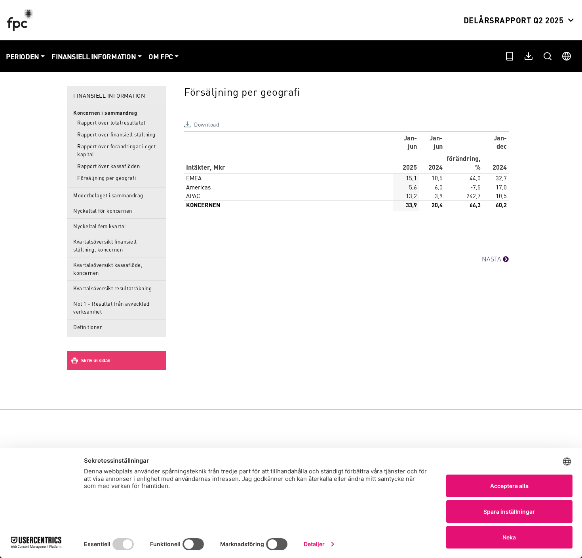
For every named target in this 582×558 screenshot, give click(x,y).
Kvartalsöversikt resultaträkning (112, 288)
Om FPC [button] (160, 56)
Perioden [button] (22, 56)
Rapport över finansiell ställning (116, 134)
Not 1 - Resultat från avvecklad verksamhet (111, 307)
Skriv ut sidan (95, 360)
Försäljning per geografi (106, 177)
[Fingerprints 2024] (22, 20)
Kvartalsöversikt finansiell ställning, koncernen (105, 245)
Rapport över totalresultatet (111, 122)
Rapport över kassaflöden (108, 166)
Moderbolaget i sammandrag (108, 195)
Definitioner (87, 326)
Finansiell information (109, 95)
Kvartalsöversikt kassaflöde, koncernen (107, 268)
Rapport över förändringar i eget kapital (116, 150)
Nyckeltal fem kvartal (99, 226)
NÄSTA (492, 259)
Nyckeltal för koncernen (102, 210)
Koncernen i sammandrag (105, 112)
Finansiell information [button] (93, 56)
